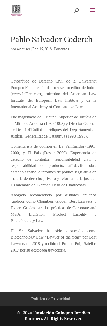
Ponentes (61, 48)
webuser (23, 48)
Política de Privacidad (50, 298)
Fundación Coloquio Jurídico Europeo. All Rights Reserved (57, 316)
